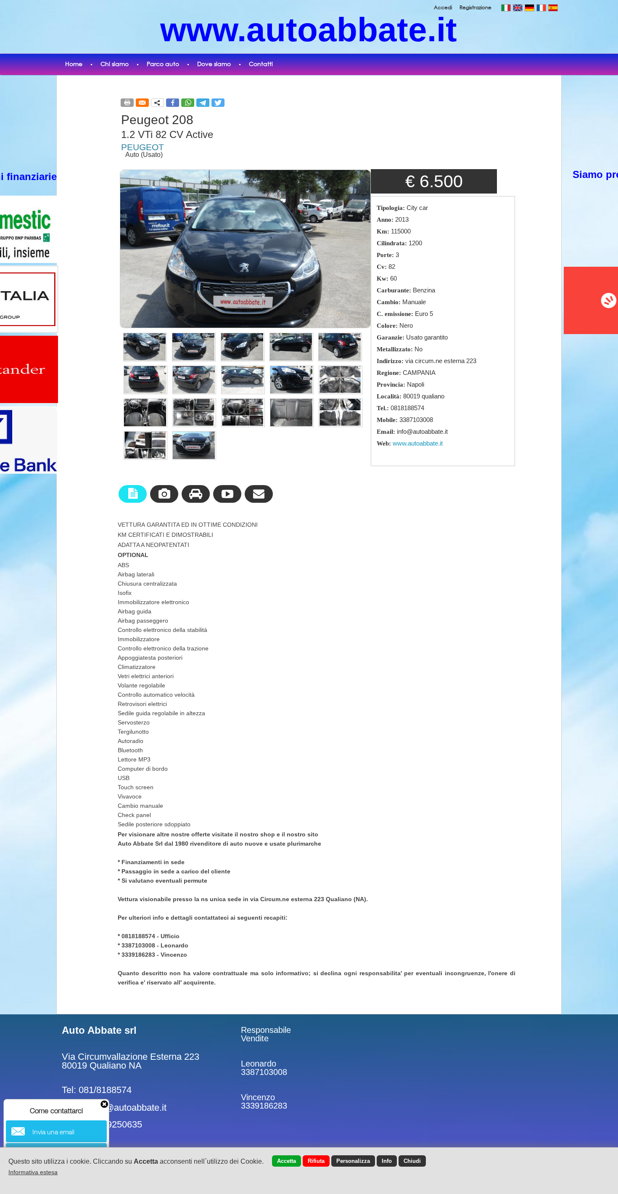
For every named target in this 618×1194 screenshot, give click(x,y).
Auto (132, 154)
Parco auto (163, 64)
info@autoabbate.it (128, 1107)
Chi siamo (114, 64)
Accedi (443, 7)
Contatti (261, 64)
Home (73, 64)
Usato (152, 154)
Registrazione (475, 7)
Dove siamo (214, 64)
